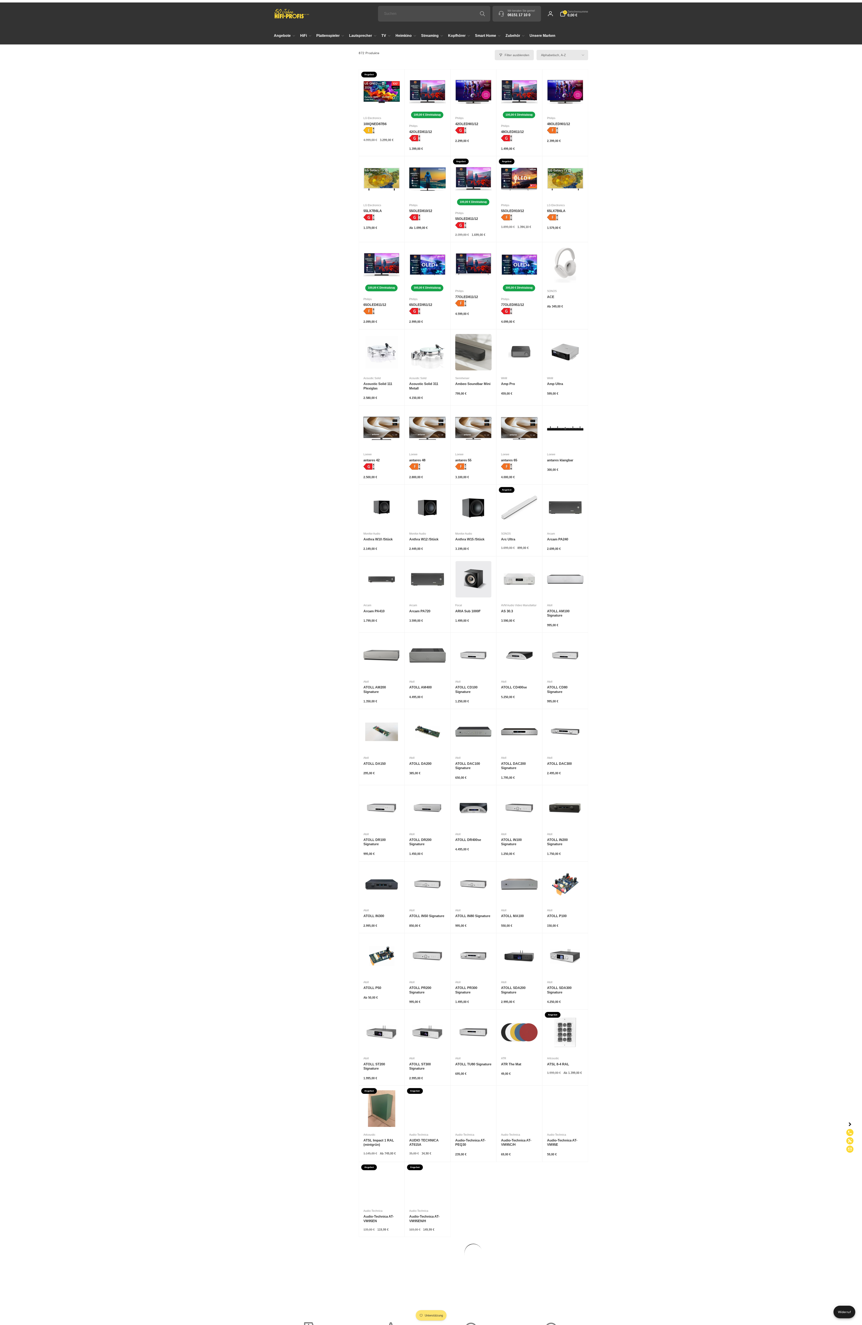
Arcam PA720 (419, 611)
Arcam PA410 (374, 611)
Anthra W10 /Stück (378, 539)
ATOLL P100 (557, 916)
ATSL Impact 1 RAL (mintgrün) (378, 1142)
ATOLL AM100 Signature (558, 613)
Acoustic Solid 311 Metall (423, 386)
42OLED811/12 (420, 132)
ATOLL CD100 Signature (466, 689)
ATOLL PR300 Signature (466, 990)
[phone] (849, 1132)
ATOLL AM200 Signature (374, 689)
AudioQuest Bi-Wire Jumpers (425, 1295)
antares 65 (509, 460)
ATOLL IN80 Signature (472, 916)
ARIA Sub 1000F (468, 611)
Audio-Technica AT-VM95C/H (516, 1142)
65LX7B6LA (556, 211)
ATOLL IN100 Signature (511, 842)
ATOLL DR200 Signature (420, 842)
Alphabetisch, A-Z (553, 55)
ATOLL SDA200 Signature (513, 990)
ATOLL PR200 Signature (420, 990)
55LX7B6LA (372, 211)
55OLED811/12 (466, 219)
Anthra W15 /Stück (469, 539)
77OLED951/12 (512, 305)
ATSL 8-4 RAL (558, 1064)
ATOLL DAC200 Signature (513, 766)
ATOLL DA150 (374, 763)
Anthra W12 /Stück (423, 539)
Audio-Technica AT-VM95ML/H (470, 1218)
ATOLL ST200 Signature (374, 1066)
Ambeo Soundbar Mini (472, 384)
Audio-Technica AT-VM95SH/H (562, 1218)
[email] (849, 1149)
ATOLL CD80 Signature (557, 689)
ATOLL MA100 (512, 916)
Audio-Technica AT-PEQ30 (470, 1142)
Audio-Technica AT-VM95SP (378, 1295)
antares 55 (463, 460)
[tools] (849, 1140)
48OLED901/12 (558, 124)
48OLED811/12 (512, 132)
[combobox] (434, 14)
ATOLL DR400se (468, 840)
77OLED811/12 (466, 297)
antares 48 (417, 460)
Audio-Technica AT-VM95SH (516, 1218)
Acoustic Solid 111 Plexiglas (377, 386)
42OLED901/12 (466, 124)
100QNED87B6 (375, 124)
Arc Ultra (508, 539)
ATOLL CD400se (514, 687)
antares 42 (371, 460)
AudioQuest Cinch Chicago (515, 1295)
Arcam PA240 (557, 539)
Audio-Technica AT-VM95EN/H (424, 1218)
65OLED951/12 (420, 305)
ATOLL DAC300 (559, 763)
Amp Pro (508, 384)
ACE (550, 297)
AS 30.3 (507, 611)
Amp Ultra (555, 384)
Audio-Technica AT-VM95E (562, 1142)
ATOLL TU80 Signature (473, 1064)
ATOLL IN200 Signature (557, 842)
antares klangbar (560, 460)
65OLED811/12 (374, 305)
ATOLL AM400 (420, 687)
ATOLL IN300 (373, 916)
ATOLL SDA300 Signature (559, 990)
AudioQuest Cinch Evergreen (561, 1295)
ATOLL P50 (372, 988)
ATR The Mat (511, 1064)
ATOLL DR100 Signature (374, 842)
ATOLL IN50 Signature (426, 916)
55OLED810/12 (420, 211)
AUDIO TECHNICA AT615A (423, 1142)
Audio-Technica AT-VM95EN (378, 1218)
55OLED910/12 (512, 211)
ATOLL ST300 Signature (420, 1066)
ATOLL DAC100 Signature (467, 766)
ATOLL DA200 (420, 763)
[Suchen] (482, 13)
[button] (574, 13)
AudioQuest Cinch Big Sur (472, 1295)
